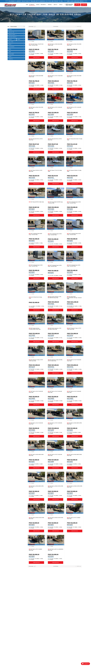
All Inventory (31, 4)
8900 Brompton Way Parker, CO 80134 (69, 5)
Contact (60, 4)
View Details (36, 57)
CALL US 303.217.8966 (77, 5)
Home (27, 4)
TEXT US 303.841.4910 (83, 5)
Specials (37, 4)
